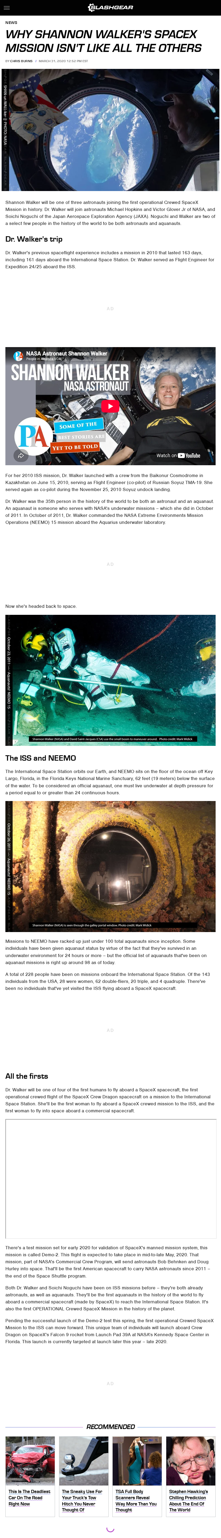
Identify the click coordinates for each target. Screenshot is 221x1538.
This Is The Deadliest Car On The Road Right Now (29, 1497)
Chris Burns (21, 61)
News (11, 23)
